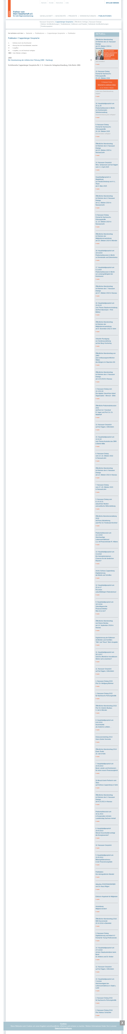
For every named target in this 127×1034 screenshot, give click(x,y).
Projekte (72, 16)
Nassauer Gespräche (47, 22)
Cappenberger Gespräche (64, 22)
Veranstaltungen (88, 16)
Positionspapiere (46, 26)
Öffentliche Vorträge (81, 22)
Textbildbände (65, 24)
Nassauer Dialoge (95, 22)
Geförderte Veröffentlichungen (98, 24)
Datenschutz (59, 2)
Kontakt (51, 2)
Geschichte (60, 16)
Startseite (44, 2)
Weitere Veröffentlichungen (50, 24)
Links (67, 2)
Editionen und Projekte (79, 24)
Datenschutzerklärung (63, 1028)
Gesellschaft (46, 16)
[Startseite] (21, 9)
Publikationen (104, 16)
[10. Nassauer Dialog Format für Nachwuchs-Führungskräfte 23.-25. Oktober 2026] (107, 89)
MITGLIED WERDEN (112, 3)
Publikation (71, 33)
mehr (98, 64)
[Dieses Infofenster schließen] (122, 1022)
